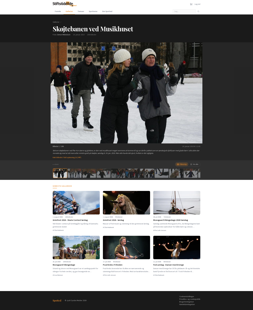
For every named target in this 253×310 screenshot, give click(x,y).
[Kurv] (191, 4)
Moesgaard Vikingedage (64, 264)
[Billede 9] (176, 173)
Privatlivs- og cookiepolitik (189, 299)
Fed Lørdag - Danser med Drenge (168, 264)
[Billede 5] (118, 173)
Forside (58, 11)
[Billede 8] (161, 173)
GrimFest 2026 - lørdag (113, 220)
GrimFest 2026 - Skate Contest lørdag (70, 220)
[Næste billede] (197, 93)
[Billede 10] (190, 173)
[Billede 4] (103, 173)
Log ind (197, 4)
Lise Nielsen (58, 275)
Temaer (81, 11)
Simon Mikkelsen (63, 34)
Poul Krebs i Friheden (112, 264)
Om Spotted (107, 11)
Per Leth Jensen (160, 230)
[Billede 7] (147, 173)
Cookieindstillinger (186, 296)
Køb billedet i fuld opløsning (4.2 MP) (67, 157)
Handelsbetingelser (187, 304)
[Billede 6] (132, 173)
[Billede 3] (89, 173)
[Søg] (198, 11)
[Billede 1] (60, 173)
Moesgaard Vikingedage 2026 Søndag (170, 220)
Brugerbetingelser (186, 302)
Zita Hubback (59, 230)
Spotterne (93, 11)
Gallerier (69, 11)
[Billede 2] (74, 173)
